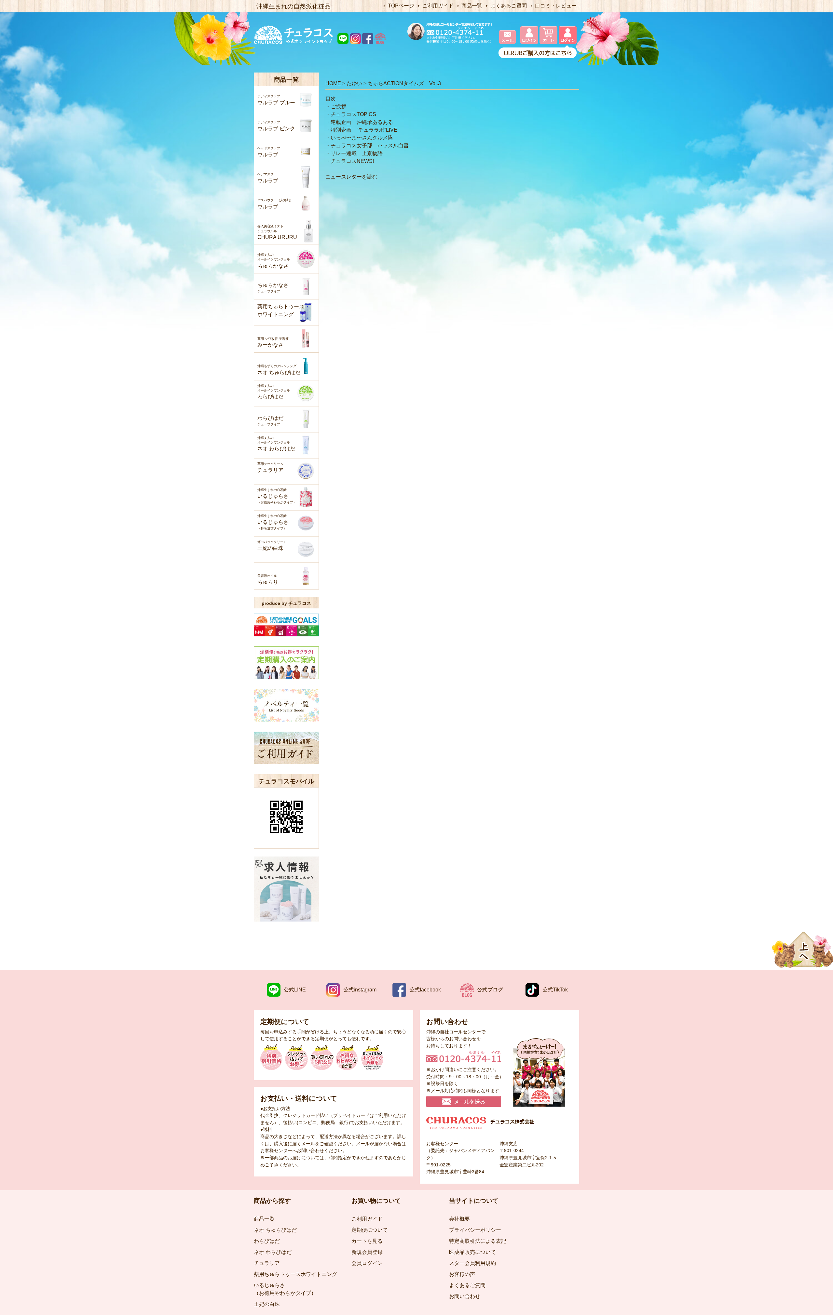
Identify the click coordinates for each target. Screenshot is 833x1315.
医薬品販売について (472, 1252)
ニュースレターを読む (351, 176)
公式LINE (295, 989)
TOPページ (401, 5)
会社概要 (459, 1219)
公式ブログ (490, 989)
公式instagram (359, 989)
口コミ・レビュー (556, 5)
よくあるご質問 (508, 5)
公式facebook (425, 989)
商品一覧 (471, 5)
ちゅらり (267, 579)
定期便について (369, 1230)
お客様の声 (462, 1274)
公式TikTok (555, 989)
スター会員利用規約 (472, 1263)
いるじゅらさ (276, 496)
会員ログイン (367, 1263)
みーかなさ (273, 342)
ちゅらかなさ (273, 261)
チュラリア (270, 467)
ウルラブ (268, 151)
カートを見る (367, 1241)
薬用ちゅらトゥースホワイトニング (280, 310)
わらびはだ (273, 392)
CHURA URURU (277, 232)
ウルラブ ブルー (276, 99)
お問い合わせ (464, 1296)
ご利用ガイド (438, 5)
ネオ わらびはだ (276, 444)
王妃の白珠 (272, 545)
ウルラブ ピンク (276, 125)
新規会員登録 (367, 1252)
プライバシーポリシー (475, 1230)
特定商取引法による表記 (477, 1241)
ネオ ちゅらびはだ (278, 369)
